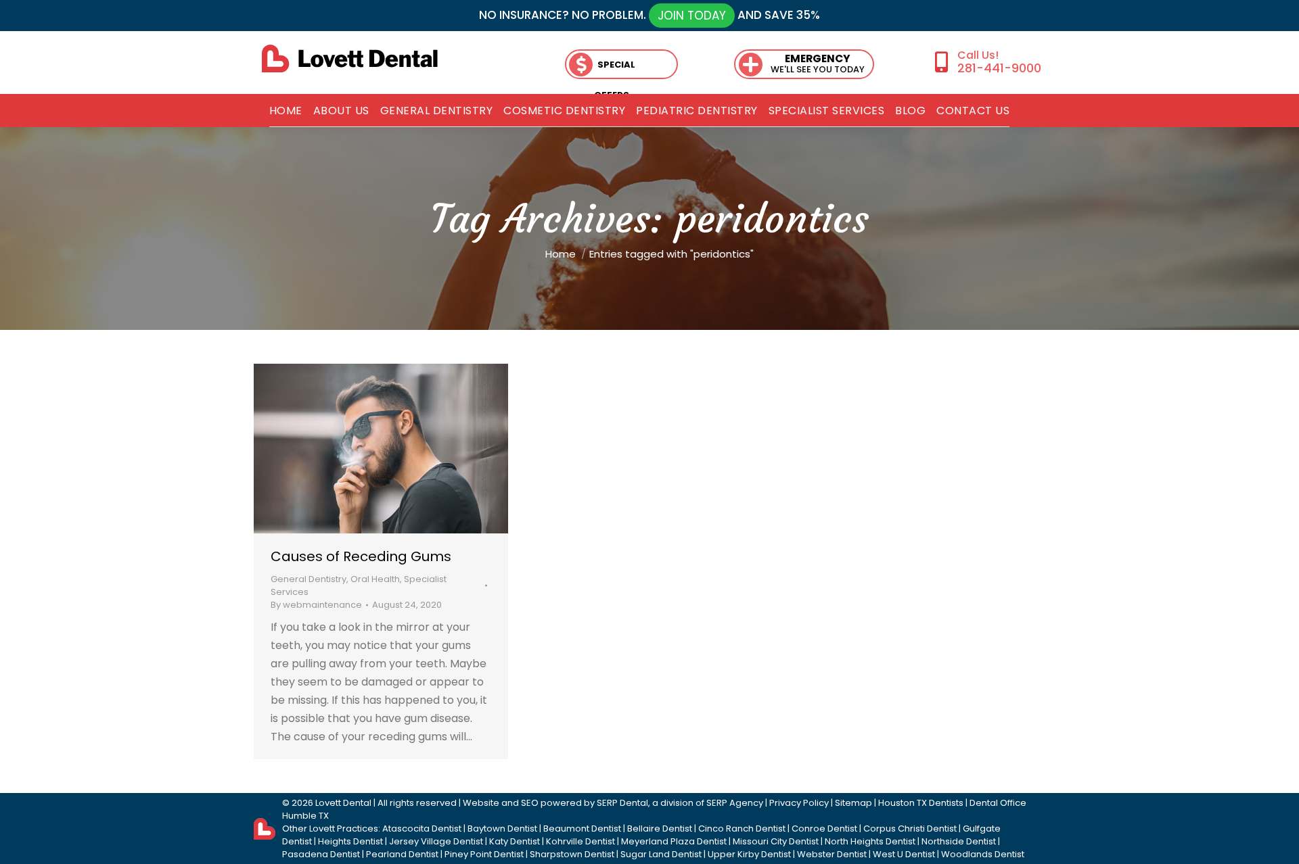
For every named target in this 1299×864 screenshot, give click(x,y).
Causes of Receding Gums (361, 556)
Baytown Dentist (502, 828)
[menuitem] (285, 111)
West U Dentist (904, 854)
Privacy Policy (799, 802)
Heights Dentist (350, 841)
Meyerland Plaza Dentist (674, 841)
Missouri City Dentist (776, 841)
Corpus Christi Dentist (910, 828)
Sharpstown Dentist (572, 854)
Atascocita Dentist (421, 828)
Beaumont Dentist (582, 828)
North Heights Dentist (870, 841)
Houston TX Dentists (920, 802)
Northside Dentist (958, 841)
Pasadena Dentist (321, 854)
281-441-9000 (999, 67)
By (316, 604)
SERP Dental (622, 802)
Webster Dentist (832, 854)
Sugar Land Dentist (661, 854)
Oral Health (375, 579)
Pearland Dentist (402, 854)
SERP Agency (734, 802)
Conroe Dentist (824, 828)
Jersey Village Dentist (436, 841)
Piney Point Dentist (484, 854)
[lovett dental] (350, 58)
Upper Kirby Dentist (749, 854)
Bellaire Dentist (659, 828)
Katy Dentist (514, 841)
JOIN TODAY (692, 15)
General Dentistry (308, 579)
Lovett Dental (343, 802)
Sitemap (853, 802)
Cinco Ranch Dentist (741, 828)
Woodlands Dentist (982, 854)
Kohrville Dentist (580, 841)
